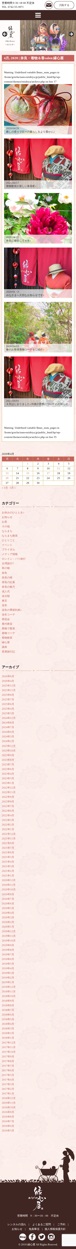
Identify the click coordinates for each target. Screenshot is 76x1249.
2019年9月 (8, 945)
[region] (38, 35)
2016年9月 (8, 1112)
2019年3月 (8, 973)
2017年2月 (8, 1089)
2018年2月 (8, 1033)
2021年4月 (8, 861)
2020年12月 (9, 880)
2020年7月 (8, 899)
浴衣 (4, 605)
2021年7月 (8, 847)
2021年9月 (8, 843)
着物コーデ (8, 633)
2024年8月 (8, 722)
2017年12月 (9, 1042)
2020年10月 (9, 889)
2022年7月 (8, 806)
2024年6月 (8, 732)
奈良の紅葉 (8, 582)
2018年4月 (8, 1024)
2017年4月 (8, 1079)
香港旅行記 (8, 651)
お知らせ (7, 517)
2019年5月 (8, 963)
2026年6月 (8, 676)
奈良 (4, 573)
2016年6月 (8, 1126)
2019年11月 (9, 936)
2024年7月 (8, 727)
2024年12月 (9, 718)
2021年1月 (8, 875)
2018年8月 (8, 1005)
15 (27, 473)
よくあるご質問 (41, 1224)
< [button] (5, 34)
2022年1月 (8, 829)
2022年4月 (8, 815)
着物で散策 (8, 628)
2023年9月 (8, 755)
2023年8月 (8, 760)
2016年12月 (9, 1098)
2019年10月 (9, 940)
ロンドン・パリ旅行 (14, 558)
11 (58, 468)
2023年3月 (8, 778)
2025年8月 (8, 695)
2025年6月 (8, 704)
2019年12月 (9, 931)
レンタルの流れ (16, 1224)
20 (7, 478)
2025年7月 (8, 699)
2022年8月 (8, 801)
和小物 (6, 568)
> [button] (71, 34)
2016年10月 (9, 1107)
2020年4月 (8, 912)
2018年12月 (9, 987)
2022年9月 (8, 797)
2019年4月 (8, 968)
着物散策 (7, 637)
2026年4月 (8, 681)
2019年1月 (8, 982)
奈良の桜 (7, 577)
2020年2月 (8, 922)
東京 (4, 600)
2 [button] (36, 48)
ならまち (7, 531)
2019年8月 (8, 950)
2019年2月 (8, 977)
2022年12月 (9, 787)
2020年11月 (9, 885)
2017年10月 (9, 1052)
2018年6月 (8, 1014)
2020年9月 (8, 894)
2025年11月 (9, 690)
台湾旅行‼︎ (8, 563)
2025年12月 (9, 685)
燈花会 (6, 619)
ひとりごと (8, 540)
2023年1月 (8, 783)
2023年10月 (9, 750)
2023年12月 (9, 746)
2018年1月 (8, 1037)
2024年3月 (8, 736)
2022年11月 (9, 792)
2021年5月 (8, 857)
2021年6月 (8, 852)
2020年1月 (8, 926)
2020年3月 (8, 917)
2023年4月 (8, 773)
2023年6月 (8, 769)
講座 (4, 647)
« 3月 (5, 487)
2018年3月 (8, 1028)
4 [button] (45, 48)
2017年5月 (8, 1075)
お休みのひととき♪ (13, 512)
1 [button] (31, 48)
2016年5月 (8, 1130)
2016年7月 (8, 1121)
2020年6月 (8, 903)
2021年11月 (9, 838)
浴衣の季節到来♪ (12, 610)
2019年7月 (8, 954)
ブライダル (8, 549)
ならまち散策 (10, 535)
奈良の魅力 (8, 586)
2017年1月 (8, 1093)
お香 (4, 521)
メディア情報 (10, 554)
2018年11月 (9, 991)
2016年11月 (9, 1102)
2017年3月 (8, 1084)
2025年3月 (8, 713)
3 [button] (40, 48)
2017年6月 (8, 1070)
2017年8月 (8, 1061)
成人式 (6, 591)
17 (48, 473)
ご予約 (61, 1224)
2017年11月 (9, 1047)
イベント (7, 545)
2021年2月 (8, 871)
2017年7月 (8, 1065)
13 (7, 473)
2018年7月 (8, 1010)
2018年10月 (9, 996)
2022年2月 (8, 824)
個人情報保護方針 (55, 1229)
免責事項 (34, 1229)
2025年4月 (8, 708)
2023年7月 (8, 764)
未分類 (6, 596)
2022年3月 (8, 820)
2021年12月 (9, 834)
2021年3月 (8, 866)
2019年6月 (8, 959)
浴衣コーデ (8, 614)
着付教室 (7, 623)
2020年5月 (8, 908)
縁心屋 (6, 642)
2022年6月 (8, 810)
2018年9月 (8, 1000)
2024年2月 (8, 741)
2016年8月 (8, 1116)
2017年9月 (8, 1056)
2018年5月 (8, 1019)
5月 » (13, 487)
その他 (6, 526)
